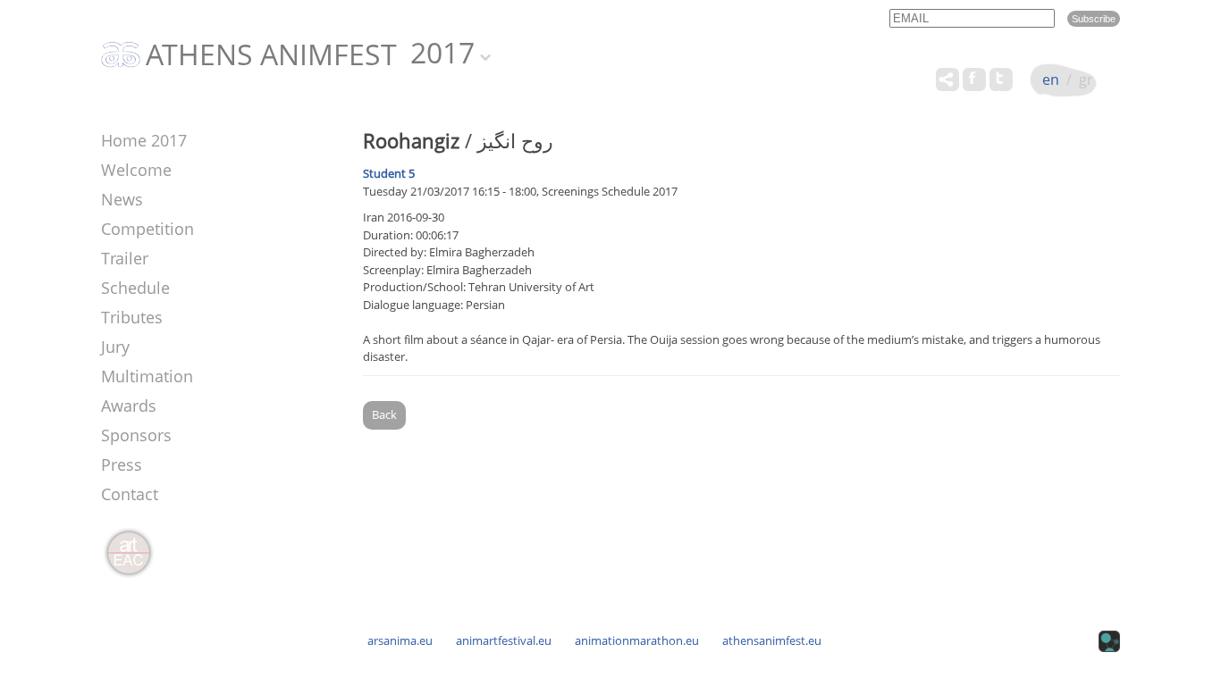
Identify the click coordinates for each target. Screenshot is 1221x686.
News (122, 199)
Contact (129, 494)
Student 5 (389, 173)
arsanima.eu (400, 640)
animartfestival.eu (504, 640)
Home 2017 (144, 140)
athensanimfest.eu (771, 640)
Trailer (124, 258)
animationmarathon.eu (637, 640)
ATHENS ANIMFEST (271, 55)
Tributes (132, 317)
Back (384, 414)
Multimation (147, 376)
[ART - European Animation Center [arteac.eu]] (128, 554)
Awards (128, 405)
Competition (147, 228)
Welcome (136, 169)
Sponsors (136, 435)
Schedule (135, 287)
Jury (115, 346)
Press (121, 464)
